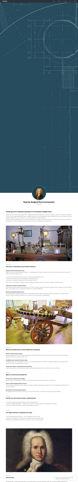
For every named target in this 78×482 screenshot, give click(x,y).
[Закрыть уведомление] (76, 477)
